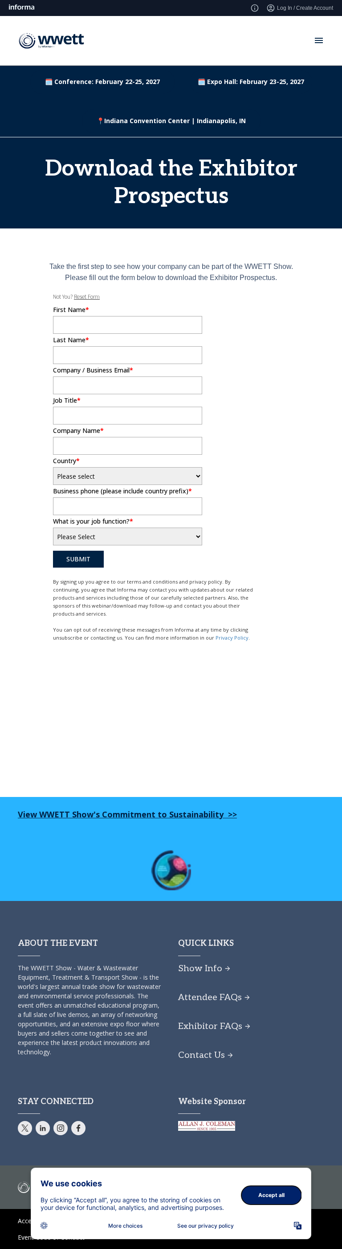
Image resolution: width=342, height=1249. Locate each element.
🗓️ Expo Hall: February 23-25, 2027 (251, 81)
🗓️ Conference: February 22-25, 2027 (102, 81)
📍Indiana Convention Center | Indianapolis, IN (171, 120)
